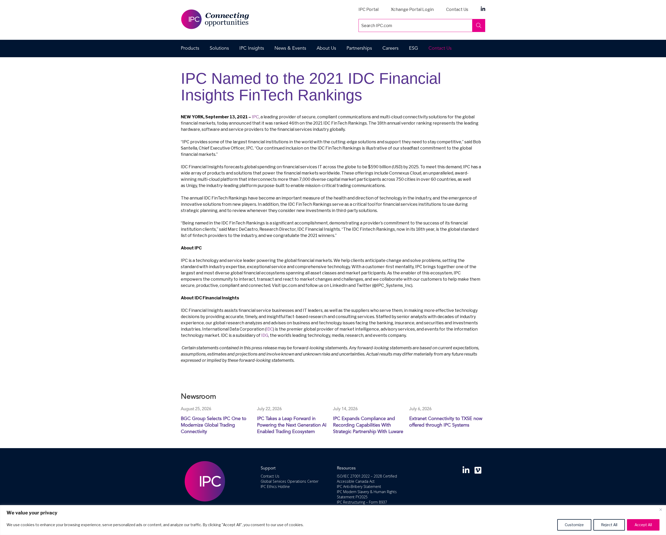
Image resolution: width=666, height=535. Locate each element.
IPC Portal (368, 9)
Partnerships (359, 48)
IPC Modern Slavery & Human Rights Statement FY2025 (367, 494)
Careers (390, 48)
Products (190, 48)
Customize (574, 525)
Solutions (219, 48)
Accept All (643, 525)
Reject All (609, 525)
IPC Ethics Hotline (275, 486)
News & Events (290, 48)
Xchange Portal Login (412, 9)
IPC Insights (251, 48)
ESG (413, 48)
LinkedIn (483, 9)
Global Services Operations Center (289, 481)
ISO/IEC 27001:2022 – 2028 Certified (367, 476)
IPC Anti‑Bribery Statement (359, 486)
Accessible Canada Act (356, 481)
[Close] (660, 509)
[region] (333, 520)
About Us (326, 48)
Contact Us (457, 9)
